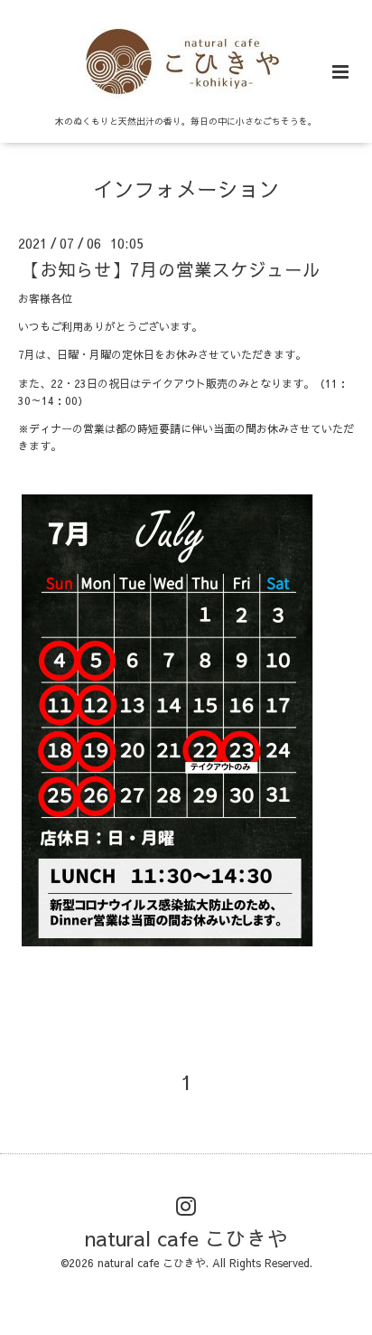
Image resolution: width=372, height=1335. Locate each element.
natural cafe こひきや (186, 1238)
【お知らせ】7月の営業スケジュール (171, 269)
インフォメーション (186, 188)
